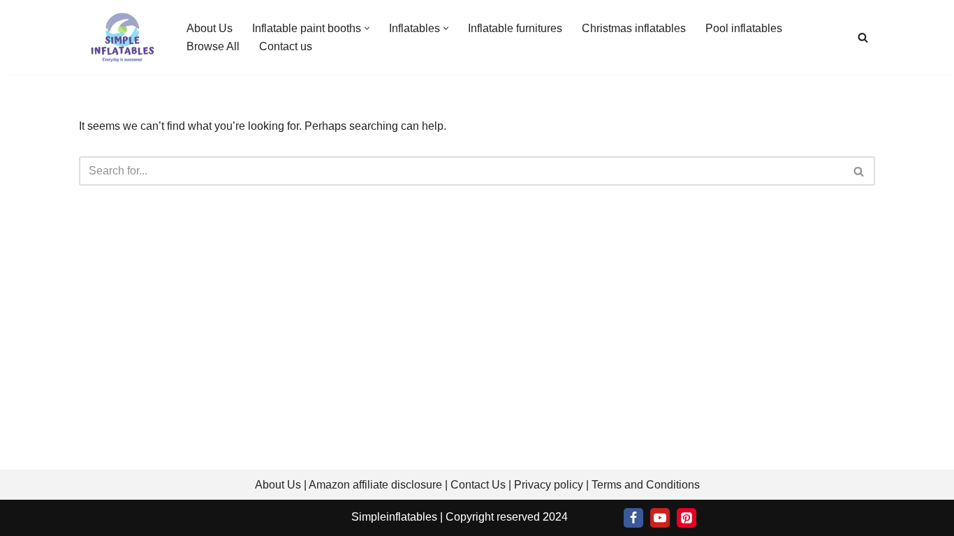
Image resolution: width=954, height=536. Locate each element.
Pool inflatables (743, 28)
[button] (367, 28)
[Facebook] (633, 518)
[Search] (863, 37)
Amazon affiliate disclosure (375, 485)
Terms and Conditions (646, 485)
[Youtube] (660, 518)
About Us (209, 28)
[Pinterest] (686, 518)
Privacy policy (548, 485)
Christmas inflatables (634, 28)
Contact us (285, 46)
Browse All (213, 46)
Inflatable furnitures (515, 28)
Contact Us (478, 485)
